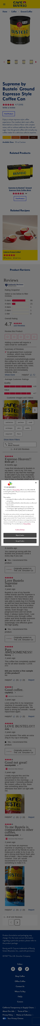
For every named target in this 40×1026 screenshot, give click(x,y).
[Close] (35, 482)
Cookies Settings (20, 529)
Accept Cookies (20, 541)
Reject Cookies (20, 535)
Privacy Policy (16, 490)
